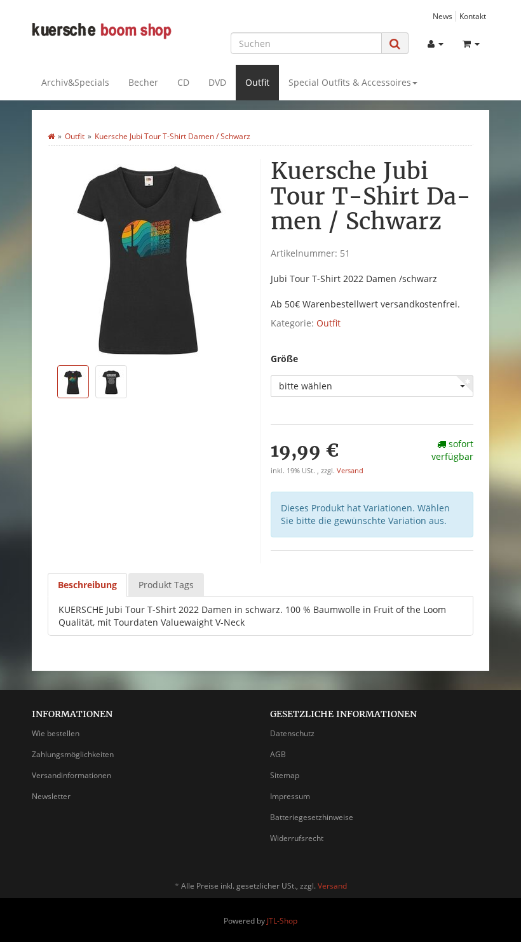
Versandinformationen (71, 775)
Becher (143, 82)
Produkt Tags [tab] (166, 585)
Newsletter (51, 796)
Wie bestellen (55, 733)
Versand (350, 470)
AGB (278, 754)
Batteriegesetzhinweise (311, 817)
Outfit (257, 82)
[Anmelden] (435, 43)
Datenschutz (292, 733)
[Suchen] (394, 43)
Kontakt (472, 16)
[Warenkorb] (471, 43)
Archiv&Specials (75, 82)
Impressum (290, 796)
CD (183, 82)
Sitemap (284, 775)
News (442, 16)
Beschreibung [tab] (87, 585)
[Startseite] (51, 136)
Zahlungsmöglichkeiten (73, 754)
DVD (217, 82)
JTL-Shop (282, 920)
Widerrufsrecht (296, 838)
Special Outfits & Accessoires (349, 82)
